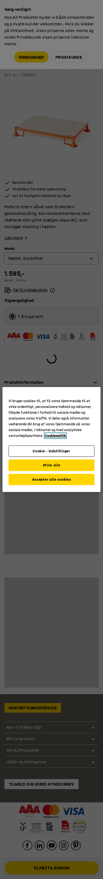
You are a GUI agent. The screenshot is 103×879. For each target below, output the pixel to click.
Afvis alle (51, 465)
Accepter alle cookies (51, 479)
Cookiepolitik (55, 435)
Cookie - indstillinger (51, 451)
